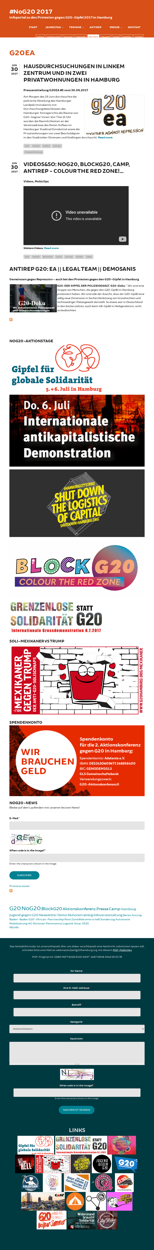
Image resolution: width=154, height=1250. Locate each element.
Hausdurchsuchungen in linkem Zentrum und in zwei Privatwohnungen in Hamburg (74, 73)
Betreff (77, 1005)
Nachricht (77, 1038)
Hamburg (128, 909)
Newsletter (48, 915)
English (68, 37)
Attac (77, 923)
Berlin (127, 915)
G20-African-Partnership (46, 919)
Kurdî (116, 37)
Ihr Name (77, 971)
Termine (75, 27)
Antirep (57, 146)
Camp (59, 257)
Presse (115, 27)
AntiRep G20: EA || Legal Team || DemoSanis (72, 269)
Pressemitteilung (33, 152)
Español (127, 37)
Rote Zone (71, 919)
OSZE (85, 923)
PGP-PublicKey (122, 950)
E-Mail (14, 818)
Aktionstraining (80, 915)
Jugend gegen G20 (23, 915)
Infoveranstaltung (108, 915)
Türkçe (138, 37)
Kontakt (134, 27)
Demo (62, 915)
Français (80, 37)
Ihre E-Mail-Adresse (77, 988)
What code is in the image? (27, 850)
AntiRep (95, 27)
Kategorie (77, 1022)
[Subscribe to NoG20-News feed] (77, 890)
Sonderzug (107, 919)
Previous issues (19, 886)
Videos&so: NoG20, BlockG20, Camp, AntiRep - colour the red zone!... (76, 168)
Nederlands (54, 37)
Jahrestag (53, 27)
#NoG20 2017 (30, 12)
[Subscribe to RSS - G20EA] (77, 319)
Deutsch (93, 37)
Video (89, 257)
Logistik (68, 923)
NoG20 (36, 146)
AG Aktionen (36, 923)
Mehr (13, 927)
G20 (27, 146)
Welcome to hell (89, 919)
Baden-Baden (18, 919)
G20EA (46, 146)
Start (33, 27)
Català (40, 37)
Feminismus (54, 923)
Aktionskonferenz (79, 909)
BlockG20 (48, 257)
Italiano (105, 37)
